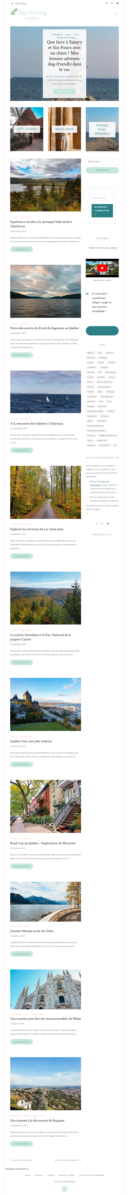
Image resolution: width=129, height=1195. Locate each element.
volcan (90, 440)
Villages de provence (107, 435)
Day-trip (90, 372)
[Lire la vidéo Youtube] (102, 268)
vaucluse (91, 435)
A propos (39, 1175)
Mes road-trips (107, 397)
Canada (13, 217)
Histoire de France (104, 382)
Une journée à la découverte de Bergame (37, 1120)
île (115, 445)
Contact (51, 1175)
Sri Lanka (104, 416)
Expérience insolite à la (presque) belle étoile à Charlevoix (41, 224)
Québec (110, 411)
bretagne (103, 358)
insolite (90, 392)
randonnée (92, 416)
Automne (91, 358)
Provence (102, 406)
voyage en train (38, 1014)
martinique (91, 397)
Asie (100, 353)
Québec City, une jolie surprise (31, 741)
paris (109, 401)
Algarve (90, 353)
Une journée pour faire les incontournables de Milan (45, 1019)
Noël (101, 401)
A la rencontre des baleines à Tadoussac (36, 423)
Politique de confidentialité (91, 1175)
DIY (99, 372)
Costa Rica (91, 367)
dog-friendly (111, 372)
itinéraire (110, 392)
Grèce (90, 382)
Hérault (90, 387)
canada (101, 362)
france (112, 377)
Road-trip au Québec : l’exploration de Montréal (42, 843)
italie (100, 392)
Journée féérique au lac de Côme (31, 931)
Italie (26, 926)
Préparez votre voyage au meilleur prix (102, 331)
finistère (101, 377)
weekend (91, 445)
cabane (90, 362)
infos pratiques (104, 387)
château (111, 362)
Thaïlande (101, 421)
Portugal (90, 406)
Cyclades (104, 367)
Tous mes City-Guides (96, 431)
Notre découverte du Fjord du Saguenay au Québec (44, 328)
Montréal (91, 401)
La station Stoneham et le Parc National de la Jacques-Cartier (40, 637)
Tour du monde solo (95, 426)
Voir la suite (21, 249)
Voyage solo (102, 440)
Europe (90, 377)
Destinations (25, 217)
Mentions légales (67, 1175)
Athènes (109, 353)
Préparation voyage (95, 411)
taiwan (90, 421)
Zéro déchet (104, 445)
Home (27, 1175)
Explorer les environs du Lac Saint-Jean (37, 529)
